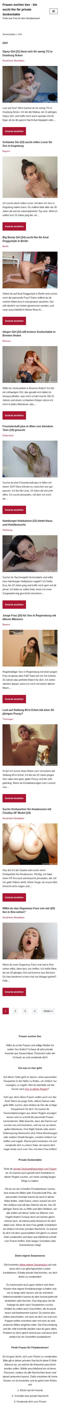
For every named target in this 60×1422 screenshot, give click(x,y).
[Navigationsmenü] (54, 11)
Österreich (8, 435)
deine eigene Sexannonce (34, 1264)
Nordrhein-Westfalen (13, 60)
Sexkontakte (9, 34)
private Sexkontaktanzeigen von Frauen (34, 1168)
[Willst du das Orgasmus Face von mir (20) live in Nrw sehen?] (30, 941)
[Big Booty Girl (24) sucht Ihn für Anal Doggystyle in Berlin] (30, 270)
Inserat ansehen (13, 132)
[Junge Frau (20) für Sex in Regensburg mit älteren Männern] (30, 648)
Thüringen (7, 719)
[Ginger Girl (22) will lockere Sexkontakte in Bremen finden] (30, 364)
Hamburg (7, 530)
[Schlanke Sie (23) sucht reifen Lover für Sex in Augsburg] (30, 177)
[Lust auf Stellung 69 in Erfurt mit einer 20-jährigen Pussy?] (30, 745)
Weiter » (48, 1011)
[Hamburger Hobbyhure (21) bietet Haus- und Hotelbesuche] (30, 553)
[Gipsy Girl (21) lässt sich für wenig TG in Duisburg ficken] (30, 84)
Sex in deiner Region (36, 1089)
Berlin (5, 246)
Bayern (6, 151)
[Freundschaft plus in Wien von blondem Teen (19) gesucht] (30, 459)
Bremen (6, 341)
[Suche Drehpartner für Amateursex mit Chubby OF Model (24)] (30, 844)
